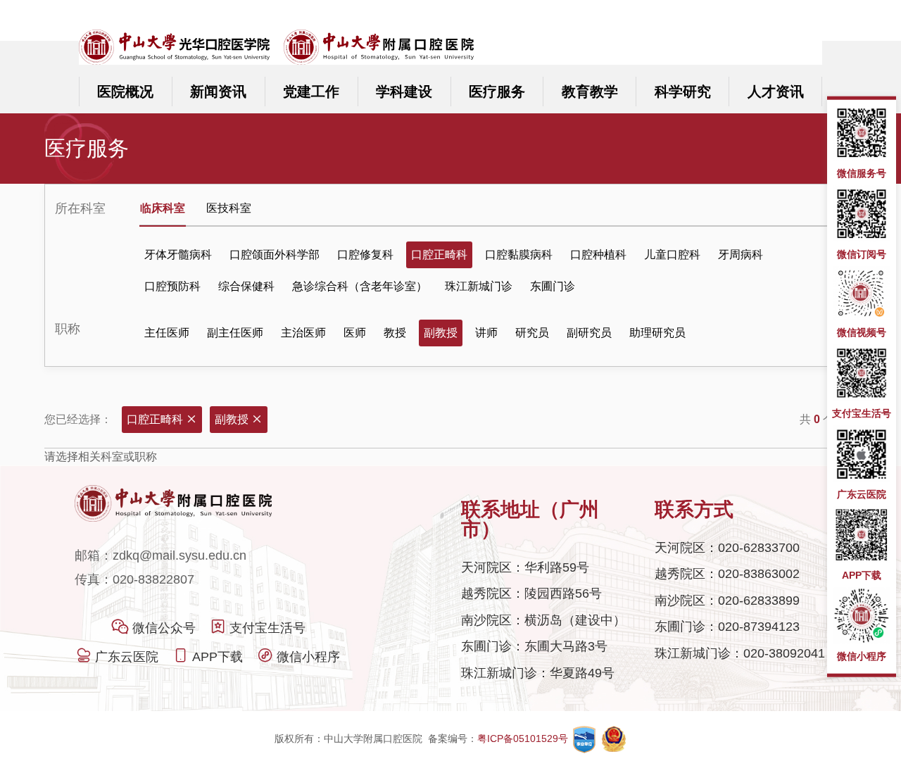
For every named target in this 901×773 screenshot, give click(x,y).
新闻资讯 (218, 91)
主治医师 (303, 333)
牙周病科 (740, 254)
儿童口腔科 (672, 254)
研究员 (532, 333)
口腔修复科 (365, 254)
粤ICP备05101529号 (524, 738)
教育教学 (590, 91)
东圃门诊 (552, 286)
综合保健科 (246, 286)
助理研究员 (657, 333)
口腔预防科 (172, 286)
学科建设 (404, 91)
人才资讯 (776, 91)
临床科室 (162, 208)
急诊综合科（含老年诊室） (359, 286)
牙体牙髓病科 (178, 254)
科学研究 (683, 91)
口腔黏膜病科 (519, 254)
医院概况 (125, 91)
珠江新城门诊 (478, 286)
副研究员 (589, 333)
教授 (395, 333)
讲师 (486, 333)
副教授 (441, 333)
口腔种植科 (598, 254)
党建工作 (311, 91)
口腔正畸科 (439, 254)
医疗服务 (497, 91)
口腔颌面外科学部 (274, 254)
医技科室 (228, 208)
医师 (355, 333)
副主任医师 (235, 333)
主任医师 (166, 333)
